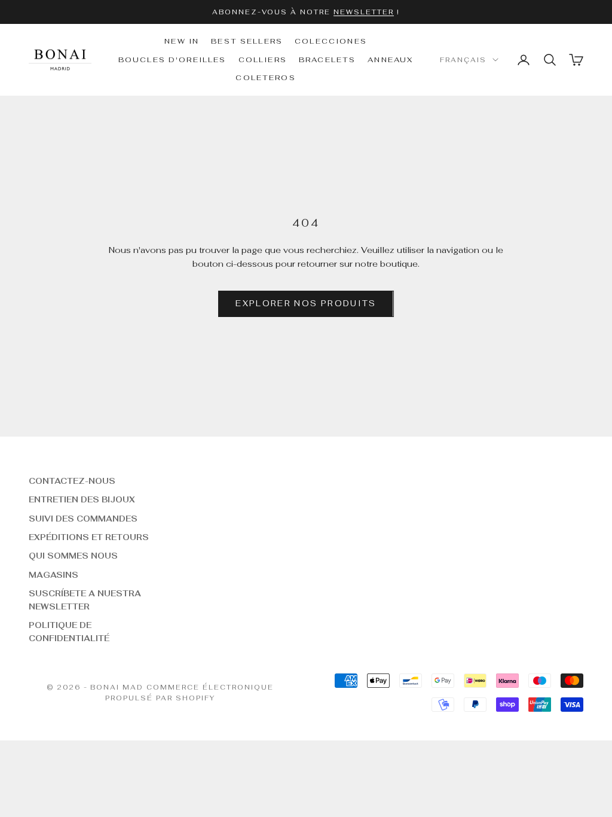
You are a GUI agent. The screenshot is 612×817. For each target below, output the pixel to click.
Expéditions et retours (89, 537)
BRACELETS (327, 60)
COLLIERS (262, 60)
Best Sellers (247, 41)
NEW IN (181, 41)
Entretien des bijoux (82, 500)
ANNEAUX (390, 60)
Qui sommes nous (73, 556)
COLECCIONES (331, 41)
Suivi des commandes (83, 519)
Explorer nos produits (305, 303)
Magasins (53, 575)
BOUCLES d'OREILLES (172, 60)
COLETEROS (265, 78)
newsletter (363, 12)
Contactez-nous (72, 481)
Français (463, 60)
